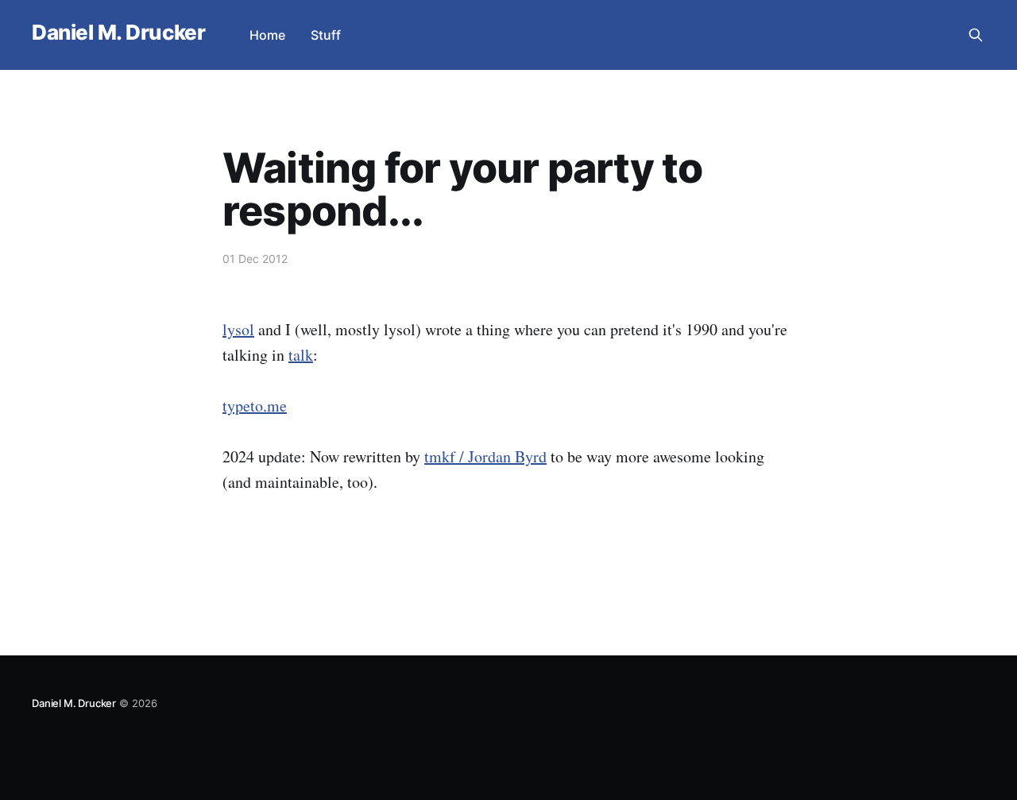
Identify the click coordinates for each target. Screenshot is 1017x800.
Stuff (326, 35)
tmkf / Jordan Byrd (485, 456)
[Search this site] (975, 35)
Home (267, 35)
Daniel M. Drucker (118, 33)
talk (300, 354)
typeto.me (254, 405)
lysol (238, 329)
